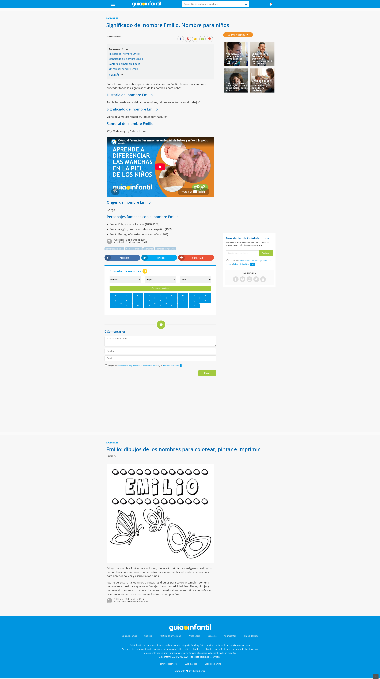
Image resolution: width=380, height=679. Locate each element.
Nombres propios (134, 248)
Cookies (148, 635)
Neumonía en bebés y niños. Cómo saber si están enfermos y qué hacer (236, 58)
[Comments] (209, 39)
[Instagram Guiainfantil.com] (249, 279)
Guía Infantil (191, 663)
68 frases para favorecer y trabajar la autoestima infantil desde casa (262, 58)
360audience (199, 670)
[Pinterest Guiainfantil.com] (242, 279)
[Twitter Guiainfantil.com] (256, 279)
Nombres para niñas (114, 248)
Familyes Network (167, 663)
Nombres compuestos (165, 248)
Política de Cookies (171, 365)
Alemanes (148, 248)
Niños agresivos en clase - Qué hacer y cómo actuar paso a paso (236, 87)
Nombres (112, 18)
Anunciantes (230, 635)
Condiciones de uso (150, 365)
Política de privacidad (171, 635)
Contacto (212, 635)
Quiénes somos (129, 635)
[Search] (246, 4)
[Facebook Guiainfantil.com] (235, 279)
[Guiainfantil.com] (146, 6)
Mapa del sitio (251, 635)
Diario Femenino (213, 663)
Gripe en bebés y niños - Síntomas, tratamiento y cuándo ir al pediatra (261, 85)
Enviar (207, 373)
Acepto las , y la (143, 365)
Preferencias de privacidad (129, 365)
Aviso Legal (194, 635)
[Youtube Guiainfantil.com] (263, 279)
